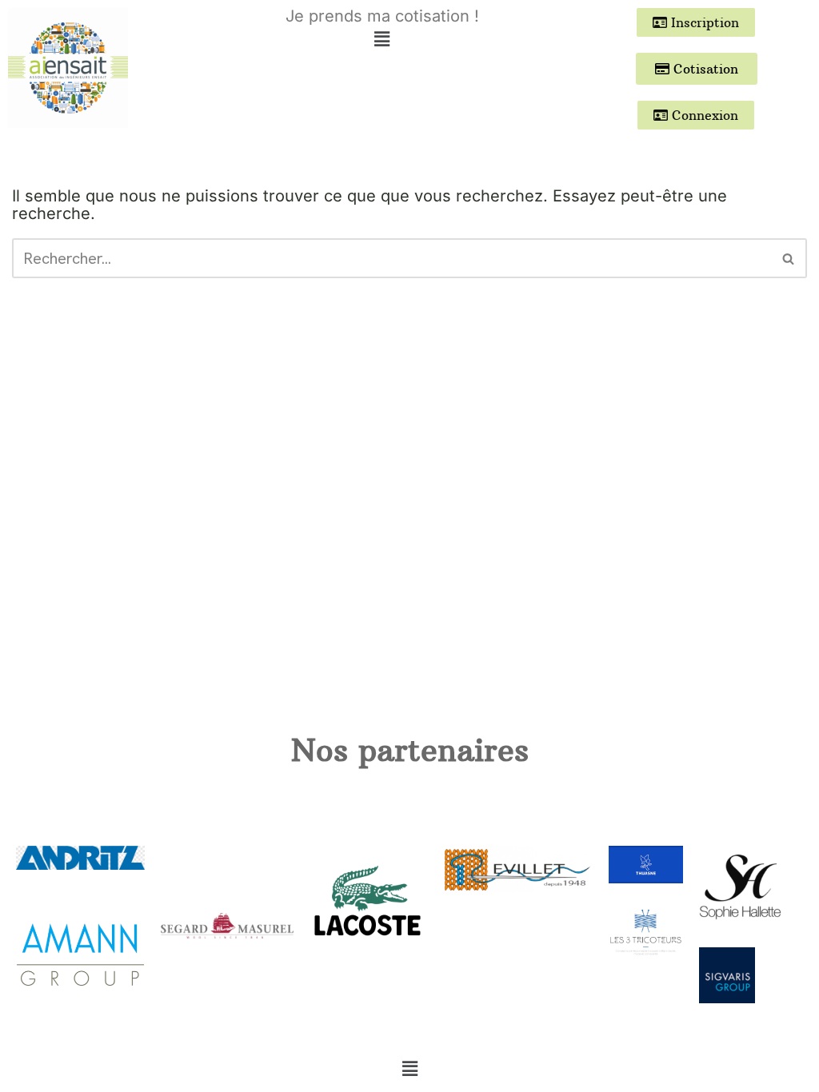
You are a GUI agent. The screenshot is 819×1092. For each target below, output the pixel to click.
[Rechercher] (789, 258)
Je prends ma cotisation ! (382, 16)
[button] (382, 39)
